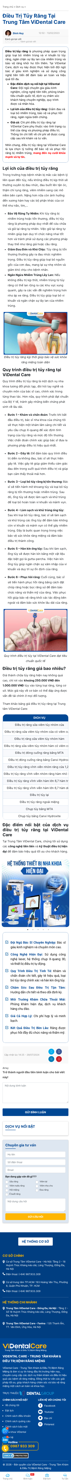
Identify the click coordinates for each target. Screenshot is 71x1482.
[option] (35, 893)
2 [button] (33, 929)
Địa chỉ (48, 1418)
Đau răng (44, 1189)
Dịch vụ (20, 6)
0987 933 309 (22, 1446)
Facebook (59, 1051)
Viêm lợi (43, 1181)
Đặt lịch (9, 1410)
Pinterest (59, 1059)
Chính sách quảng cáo (17, 1421)
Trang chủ (8, 6)
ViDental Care (39, 1464)
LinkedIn (51, 1059)
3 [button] (38, 929)
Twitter (51, 1051)
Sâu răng (13, 1181)
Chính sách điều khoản (18, 1415)
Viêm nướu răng (16, 1185)
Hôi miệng (14, 1189)
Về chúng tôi (12, 1405)
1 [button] (27, 929)
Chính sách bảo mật (16, 1426)
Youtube (49, 1411)
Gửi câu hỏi (35, 1216)
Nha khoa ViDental (15, 1431)
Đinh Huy (18, 33)
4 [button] (43, 929)
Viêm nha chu (46, 1185)
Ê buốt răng (14, 1194)
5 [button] (48, 929)
